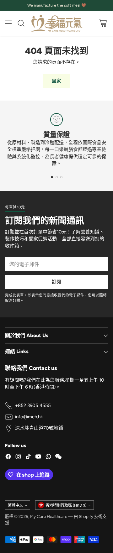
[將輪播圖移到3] (61, 177)
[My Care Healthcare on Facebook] (8, 457)
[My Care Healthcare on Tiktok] (28, 457)
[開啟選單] (8, 23)
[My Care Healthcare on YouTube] (38, 457)
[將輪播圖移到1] (52, 177)
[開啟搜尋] (20, 23)
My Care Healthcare (48, 516)
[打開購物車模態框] (102, 23)
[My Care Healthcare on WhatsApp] (48, 457)
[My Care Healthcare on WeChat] (58, 457)
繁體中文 (15, 505)
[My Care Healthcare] (56, 23)
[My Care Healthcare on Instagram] (18, 457)
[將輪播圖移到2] (57, 177)
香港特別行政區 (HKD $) (66, 505)
